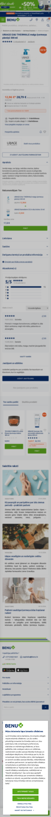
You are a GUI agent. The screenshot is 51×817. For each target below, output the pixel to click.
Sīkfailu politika (24, 804)
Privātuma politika (24, 807)
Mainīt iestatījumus (23, 810)
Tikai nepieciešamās (25, 798)
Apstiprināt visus (25, 791)
